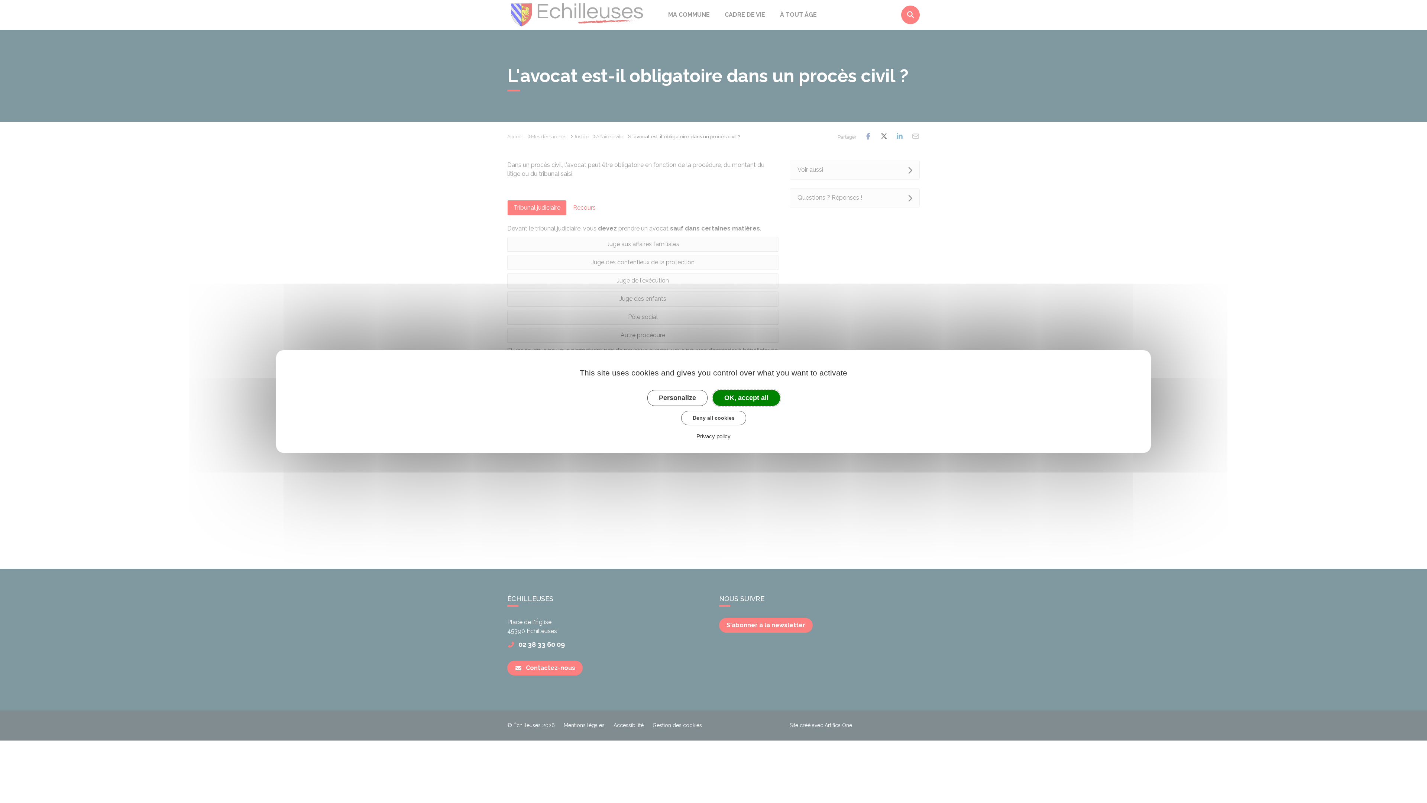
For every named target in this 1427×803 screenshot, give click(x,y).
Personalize (677, 398)
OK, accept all (746, 398)
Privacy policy (713, 436)
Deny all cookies (714, 418)
